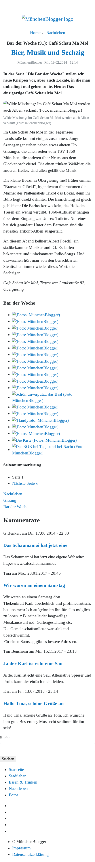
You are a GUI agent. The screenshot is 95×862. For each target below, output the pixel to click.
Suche (5, 737)
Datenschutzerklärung (30, 854)
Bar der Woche (15, 506)
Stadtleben (18, 776)
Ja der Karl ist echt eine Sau (33, 663)
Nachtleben (55, 32)
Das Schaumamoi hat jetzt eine (35, 545)
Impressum (21, 848)
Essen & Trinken (23, 782)
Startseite (16, 769)
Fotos (13, 795)
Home (35, 32)
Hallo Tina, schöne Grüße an (33, 703)
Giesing (9, 500)
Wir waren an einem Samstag (34, 585)
